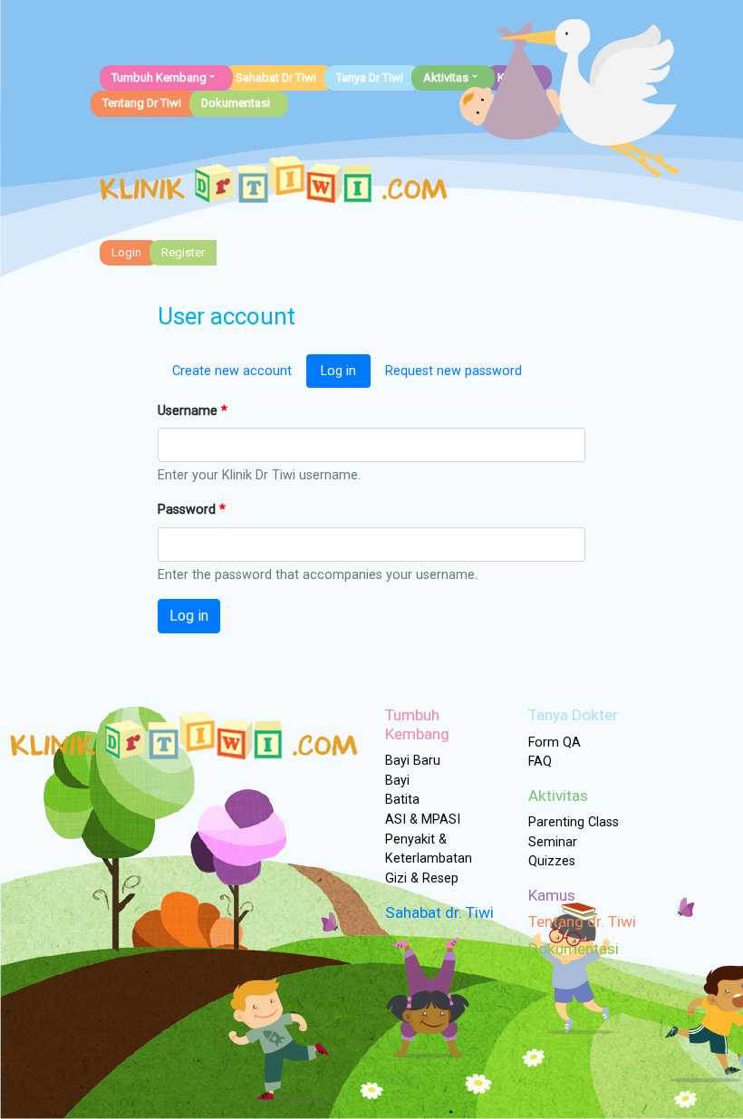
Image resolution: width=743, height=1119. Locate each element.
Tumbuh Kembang (159, 77)
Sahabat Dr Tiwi (276, 77)
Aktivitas (445, 77)
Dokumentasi (235, 103)
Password (192, 509)
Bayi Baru (412, 760)
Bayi (397, 780)
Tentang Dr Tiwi (141, 103)
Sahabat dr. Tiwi (439, 912)
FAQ (540, 761)
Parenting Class (573, 822)
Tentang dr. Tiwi (582, 921)
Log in (338, 371)
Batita (402, 799)
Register (183, 252)
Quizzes (551, 861)
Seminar (552, 842)
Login (126, 252)
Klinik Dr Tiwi (274, 185)
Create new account (232, 371)
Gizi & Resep (421, 878)
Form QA (554, 742)
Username (192, 411)
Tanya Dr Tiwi (369, 77)
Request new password (453, 371)
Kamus (551, 895)
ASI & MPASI (422, 819)
